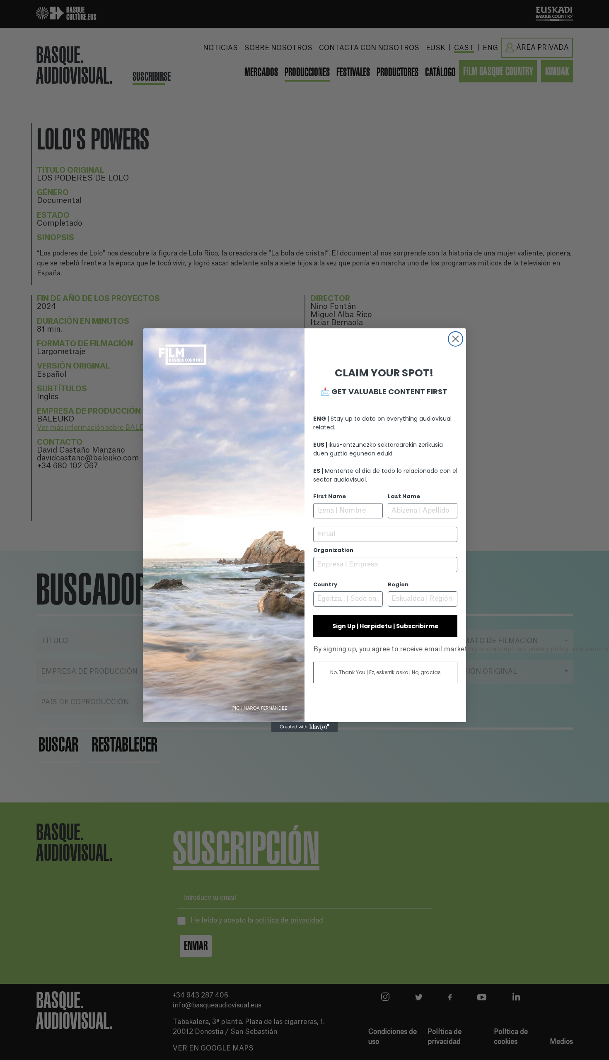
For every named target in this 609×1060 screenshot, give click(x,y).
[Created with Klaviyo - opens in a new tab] (304, 727)
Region (398, 584)
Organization (333, 550)
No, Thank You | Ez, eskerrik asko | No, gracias (385, 672)
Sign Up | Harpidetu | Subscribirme (385, 626)
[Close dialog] (455, 339)
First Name (329, 496)
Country (325, 584)
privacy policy (548, 649)
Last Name (404, 496)
